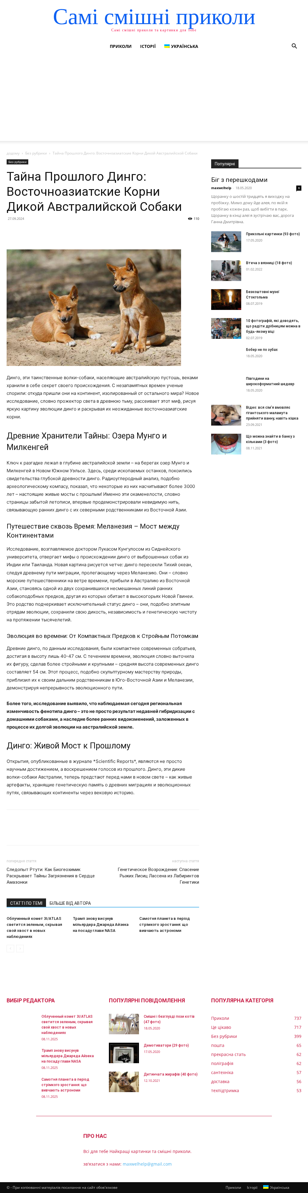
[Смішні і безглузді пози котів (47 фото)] (124, 1024)
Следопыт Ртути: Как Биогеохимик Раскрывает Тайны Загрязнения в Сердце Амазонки (51, 876)
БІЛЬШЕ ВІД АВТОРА (70, 903)
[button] (294, 47)
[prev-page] (10, 948)
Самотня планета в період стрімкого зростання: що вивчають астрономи (164, 924)
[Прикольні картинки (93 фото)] (226, 241)
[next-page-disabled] (20, 948)
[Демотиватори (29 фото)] (124, 1053)
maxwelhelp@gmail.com (147, 1164)
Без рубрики (36, 153)
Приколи (121, 46)
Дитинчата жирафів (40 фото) (171, 1074)
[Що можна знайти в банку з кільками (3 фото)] (226, 444)
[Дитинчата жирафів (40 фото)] (124, 1082)
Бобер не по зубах (262, 350)
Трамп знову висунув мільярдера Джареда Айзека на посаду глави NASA (100, 924)
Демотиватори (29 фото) (166, 1045)
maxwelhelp (221, 188)
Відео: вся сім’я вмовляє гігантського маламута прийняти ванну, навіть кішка (272, 412)
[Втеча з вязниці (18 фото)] (226, 270)
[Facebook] (13, 232)
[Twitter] (26, 232)
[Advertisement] (154, 99)
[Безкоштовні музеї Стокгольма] (226, 299)
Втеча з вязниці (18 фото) (269, 263)
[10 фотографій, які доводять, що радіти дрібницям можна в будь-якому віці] (226, 328)
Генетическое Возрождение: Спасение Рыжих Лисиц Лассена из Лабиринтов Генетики (158, 876)
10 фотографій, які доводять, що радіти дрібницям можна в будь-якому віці (273, 326)
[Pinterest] (40, 232)
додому (13, 153)
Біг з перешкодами (239, 179)
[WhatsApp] (54, 232)
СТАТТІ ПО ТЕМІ (26, 903)
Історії (148, 46)
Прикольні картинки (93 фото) (273, 234)
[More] (68, 232)
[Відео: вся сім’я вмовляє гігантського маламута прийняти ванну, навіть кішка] (226, 415)
